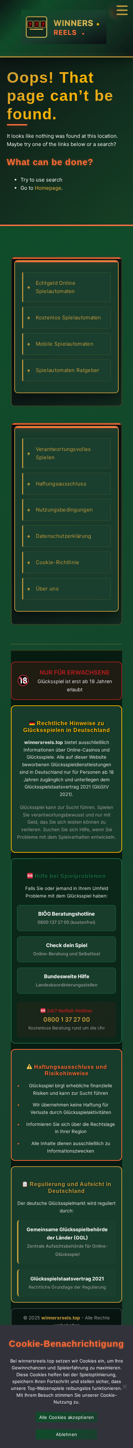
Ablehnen (66, 1434)
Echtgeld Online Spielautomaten (56, 287)
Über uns (47, 588)
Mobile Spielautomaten (64, 344)
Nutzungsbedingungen (64, 509)
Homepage (48, 188)
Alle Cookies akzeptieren (66, 1417)
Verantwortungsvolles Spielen (63, 453)
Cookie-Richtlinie (57, 562)
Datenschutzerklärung (63, 536)
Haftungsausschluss (61, 483)
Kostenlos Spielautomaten (68, 317)
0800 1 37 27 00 (66, 1019)
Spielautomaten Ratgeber (68, 370)
